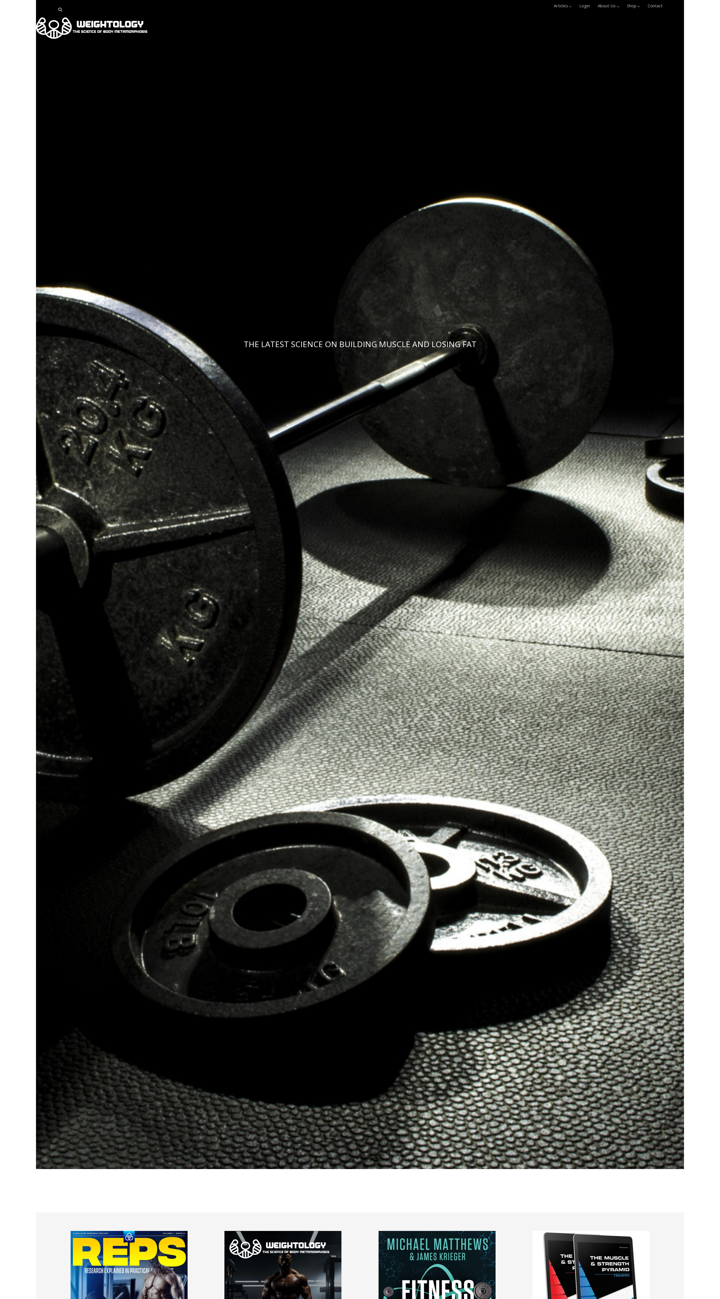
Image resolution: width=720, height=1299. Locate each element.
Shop (631, 5)
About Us (607, 5)
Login (584, 5)
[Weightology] (91, 40)
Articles (561, 5)
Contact (655, 5)
